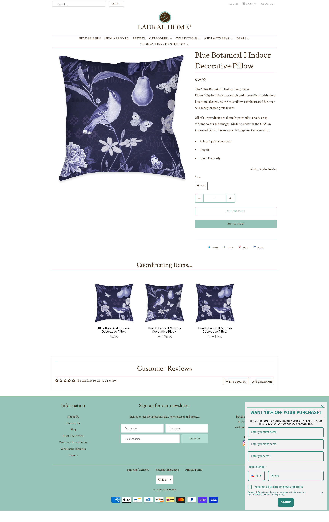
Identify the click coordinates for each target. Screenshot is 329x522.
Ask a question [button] (262, 381)
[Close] (322, 406)
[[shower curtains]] (121, 118)
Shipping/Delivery (138, 470)
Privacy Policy (193, 470)
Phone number (256, 467)
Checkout (268, 3)
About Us (73, 417)
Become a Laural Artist (73, 442)
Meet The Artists (73, 436)
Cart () (251, 3)
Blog (73, 430)
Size (197, 177)
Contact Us (73, 423)
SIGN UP (286, 502)
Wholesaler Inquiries (73, 449)
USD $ (114, 3)
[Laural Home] (164, 21)
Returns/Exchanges (167, 470)
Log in (233, 3)
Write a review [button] (236, 381)
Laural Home (168, 489)
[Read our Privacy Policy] (321, 493)
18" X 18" (201, 186)
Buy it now (235, 224)
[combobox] (256, 476)
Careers (73, 455)
